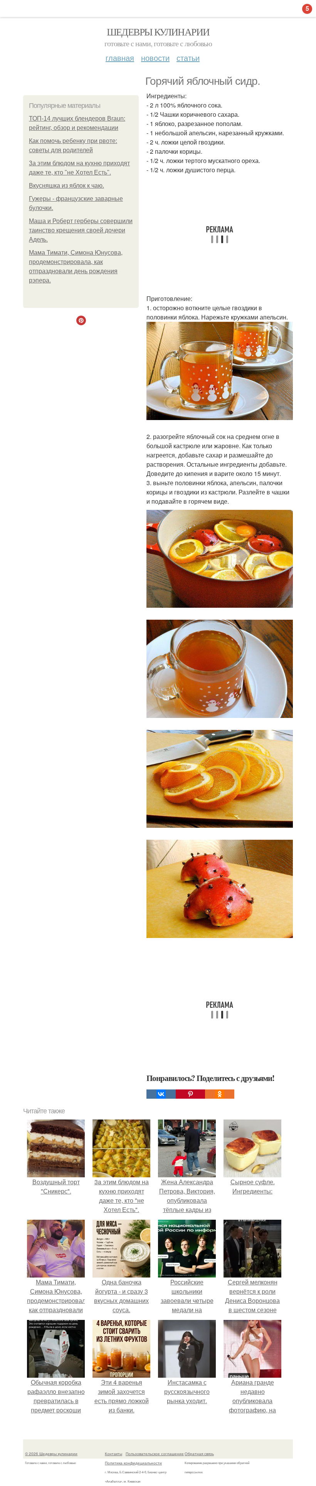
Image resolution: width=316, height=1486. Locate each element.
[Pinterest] (190, 1094)
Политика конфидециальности (133, 1463)
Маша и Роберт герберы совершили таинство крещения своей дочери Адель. (81, 230)
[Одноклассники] (219, 1094)
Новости (155, 57)
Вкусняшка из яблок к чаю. (66, 185)
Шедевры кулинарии (158, 31)
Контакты (113, 1453)
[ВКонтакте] (161, 1094)
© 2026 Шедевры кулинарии (51, 1453)
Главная (120, 57)
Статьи (188, 57)
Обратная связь (199, 1453)
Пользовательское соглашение (155, 1453)
